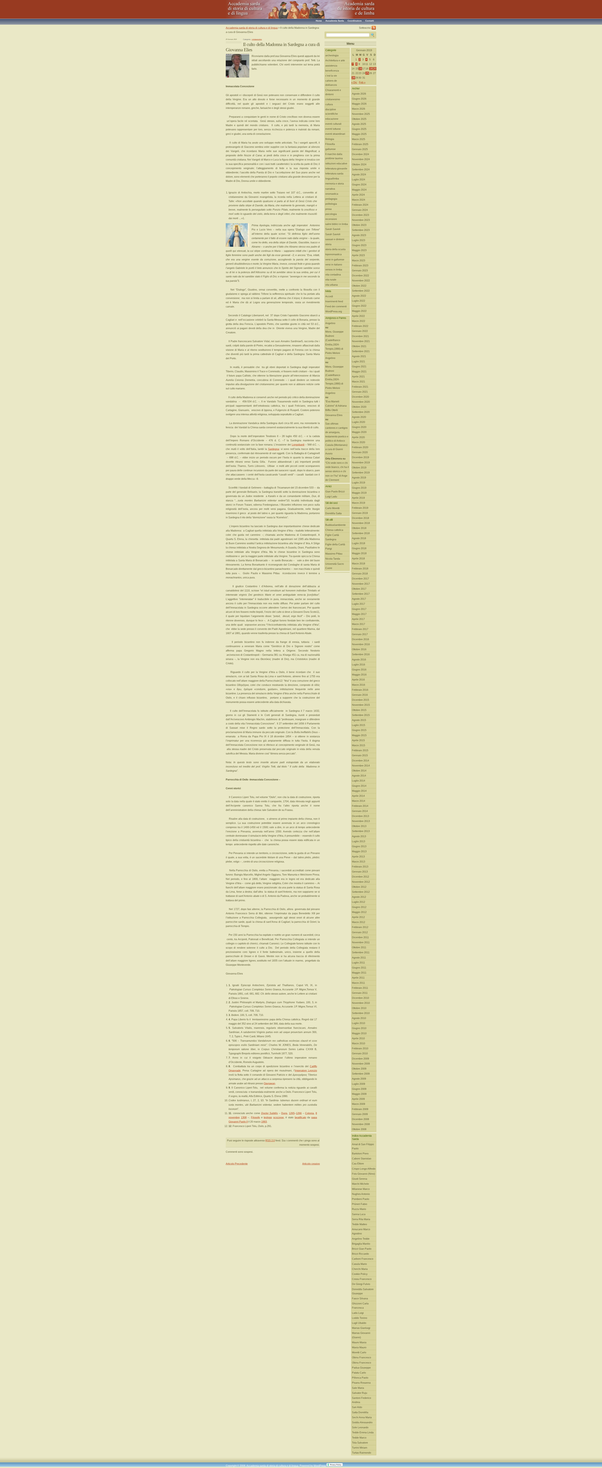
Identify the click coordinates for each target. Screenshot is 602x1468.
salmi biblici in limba (336, 224)
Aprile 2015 (358, 740)
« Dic (354, 82)
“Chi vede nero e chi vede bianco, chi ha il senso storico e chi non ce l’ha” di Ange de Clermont (337, 471)
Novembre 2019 (361, 462)
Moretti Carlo (359, 1352)
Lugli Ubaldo (359, 1323)
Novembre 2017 (361, 583)
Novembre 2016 (361, 644)
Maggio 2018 (359, 553)
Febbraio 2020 (360, 447)
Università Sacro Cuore (334, 566)
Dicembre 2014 (360, 760)
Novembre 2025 (361, 114)
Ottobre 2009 (359, 1068)
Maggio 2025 (359, 134)
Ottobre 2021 (359, 346)
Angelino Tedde (361, 1238)
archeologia (331, 55)
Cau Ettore (358, 1163)
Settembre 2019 (361, 472)
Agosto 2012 (359, 897)
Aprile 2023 (358, 255)
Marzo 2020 (358, 442)
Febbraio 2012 (360, 927)
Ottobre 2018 (359, 528)
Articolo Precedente (237, 1163)
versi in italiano (333, 264)
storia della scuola (335, 249)
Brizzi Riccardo (360, 1253)
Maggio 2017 (359, 614)
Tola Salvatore (360, 1442)
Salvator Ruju (359, 1393)
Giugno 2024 (359, 184)
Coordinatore (355, 20)
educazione (331, 118)
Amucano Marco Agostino (361, 1231)
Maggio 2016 (359, 674)
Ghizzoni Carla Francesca (360, 1305)
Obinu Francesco (361, 1357)
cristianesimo (257, 39)
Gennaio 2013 (360, 871)
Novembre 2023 (361, 220)
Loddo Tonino (359, 1318)
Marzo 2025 (358, 139)
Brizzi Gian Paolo (361, 1248)
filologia (329, 139)
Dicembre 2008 (360, 1119)
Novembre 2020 (361, 401)
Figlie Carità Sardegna (332, 537)
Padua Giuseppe (361, 1367)
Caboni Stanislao (361, 1158)
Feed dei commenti (336, 306)
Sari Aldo (357, 1407)
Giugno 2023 (359, 245)
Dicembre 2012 (360, 876)
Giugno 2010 (359, 1028)
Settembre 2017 (361, 594)
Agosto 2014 (359, 775)
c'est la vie (331, 75)
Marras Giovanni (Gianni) (361, 1335)
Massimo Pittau (333, 553)
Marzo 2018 (358, 563)
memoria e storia (334, 183)
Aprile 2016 (358, 679)
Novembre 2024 (361, 159)
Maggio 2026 (359, 103)
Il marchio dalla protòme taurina (334, 156)
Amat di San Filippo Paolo (363, 1146)
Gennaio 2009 (360, 1114)
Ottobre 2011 (359, 947)
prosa (328, 209)
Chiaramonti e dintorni (333, 92)
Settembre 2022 (361, 290)
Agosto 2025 (359, 124)
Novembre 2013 (361, 821)
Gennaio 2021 (360, 391)
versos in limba (333, 269)
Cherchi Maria (360, 1269)
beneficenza (332, 70)
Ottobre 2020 (359, 407)
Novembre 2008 (361, 1124)
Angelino (330, 323)
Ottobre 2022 (359, 285)
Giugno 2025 (359, 129)
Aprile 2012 (358, 917)
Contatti (369, 20)
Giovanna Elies (333, 415)
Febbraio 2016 (360, 690)
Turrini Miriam (359, 1447)
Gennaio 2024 (360, 210)
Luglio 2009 (358, 1084)
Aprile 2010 (358, 1038)
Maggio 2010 (359, 1033)
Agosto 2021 (359, 356)
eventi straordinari (335, 134)
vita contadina (333, 274)
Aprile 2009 (358, 1099)
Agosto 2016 (359, 659)
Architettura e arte (335, 60)
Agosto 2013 (359, 836)
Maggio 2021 (359, 371)
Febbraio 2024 (360, 204)
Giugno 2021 (359, 366)
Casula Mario (359, 1264)
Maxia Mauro (359, 1347)
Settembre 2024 (361, 169)
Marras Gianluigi (361, 1328)
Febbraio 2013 (360, 866)
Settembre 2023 (361, 230)
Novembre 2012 (361, 882)
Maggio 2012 (359, 912)
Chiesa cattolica (334, 530)
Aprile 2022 (358, 316)
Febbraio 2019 (360, 508)
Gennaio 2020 (360, 452)
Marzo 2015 (358, 745)
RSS (373, 28)
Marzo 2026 (358, 108)
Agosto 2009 (359, 1078)
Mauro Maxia (359, 1342)
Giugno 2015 (359, 730)
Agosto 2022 (359, 295)
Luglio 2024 (358, 179)
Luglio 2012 (358, 902)
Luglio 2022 (358, 300)
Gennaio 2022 (360, 331)
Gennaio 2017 (360, 634)
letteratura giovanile (336, 168)
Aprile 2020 (358, 437)
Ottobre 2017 (359, 588)
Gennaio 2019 (360, 513)
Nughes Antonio (361, 1194)
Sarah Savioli (332, 229)
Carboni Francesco (362, 1258)
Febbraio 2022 (360, 326)
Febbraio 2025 (360, 144)
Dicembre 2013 (360, 816)
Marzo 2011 (358, 983)
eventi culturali (333, 124)
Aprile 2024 (358, 194)
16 (360, 68)
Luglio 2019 (358, 482)
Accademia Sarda (334, 20)
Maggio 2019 (359, 492)
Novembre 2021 (361, 341)
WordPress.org (333, 311)
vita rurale (330, 279)
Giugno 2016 (359, 669)
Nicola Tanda (332, 558)
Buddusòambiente (335, 525)
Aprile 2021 (358, 376)
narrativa (330, 188)
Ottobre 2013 (359, 826)
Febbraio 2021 (360, 386)
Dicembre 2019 (360, 457)
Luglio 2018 (358, 543)
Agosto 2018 (359, 538)
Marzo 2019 (358, 503)
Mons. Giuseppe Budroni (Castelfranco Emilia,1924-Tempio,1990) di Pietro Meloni (334, 342)
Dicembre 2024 (360, 154)
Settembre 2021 (361, 351)
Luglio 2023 (358, 240)
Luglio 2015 (358, 725)
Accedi (329, 296)
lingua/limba (332, 178)
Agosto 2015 (359, 720)
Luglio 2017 (358, 604)
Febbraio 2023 (360, 265)
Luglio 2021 (358, 361)
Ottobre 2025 (359, 119)
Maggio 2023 (359, 250)
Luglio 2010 (358, 1023)
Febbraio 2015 (360, 750)
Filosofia (330, 144)
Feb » (362, 82)
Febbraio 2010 (360, 1048)
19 (371, 68)
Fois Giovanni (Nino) (363, 1173)
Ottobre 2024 (359, 164)
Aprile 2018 (358, 558)
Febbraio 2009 (360, 1109)
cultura (329, 104)
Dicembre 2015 (360, 700)
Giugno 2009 (359, 1089)
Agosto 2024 (359, 174)
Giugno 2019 (359, 487)
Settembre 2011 (361, 952)
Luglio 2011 (358, 962)
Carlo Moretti (332, 508)
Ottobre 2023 (359, 225)
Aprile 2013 (358, 856)
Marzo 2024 (358, 199)
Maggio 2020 (359, 432)
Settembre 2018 (361, 533)
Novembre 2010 (361, 1003)
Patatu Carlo (359, 1372)
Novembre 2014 (361, 765)
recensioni (331, 219)
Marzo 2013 (358, 861)
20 (374, 68)
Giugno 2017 (359, 609)
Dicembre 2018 (360, 518)
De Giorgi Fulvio (361, 1284)
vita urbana (331, 284)
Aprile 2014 (358, 796)
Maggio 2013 (359, 851)
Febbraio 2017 (360, 629)
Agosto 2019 (359, 477)
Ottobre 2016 (359, 649)
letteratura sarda (334, 173)
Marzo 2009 (358, 1104)
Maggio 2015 (359, 735)
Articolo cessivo (311, 1163)
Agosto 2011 (359, 957)
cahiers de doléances (331, 82)
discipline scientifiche (331, 111)
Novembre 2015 (361, 705)
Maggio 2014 (359, 791)
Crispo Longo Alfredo (363, 1168)
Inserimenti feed (334, 301)
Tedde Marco (359, 1437)
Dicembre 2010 (360, 998)
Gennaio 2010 (360, 1053)
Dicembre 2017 (360, 578)
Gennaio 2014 (360, 811)
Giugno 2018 (359, 548)
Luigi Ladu (331, 496)
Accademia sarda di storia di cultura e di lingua (254, 8)
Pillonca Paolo (360, 1377)
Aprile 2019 (358, 497)
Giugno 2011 (359, 967)
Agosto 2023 (359, 235)
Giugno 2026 (359, 98)
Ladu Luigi (358, 1313)
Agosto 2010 (359, 1018)
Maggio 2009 (359, 1094)
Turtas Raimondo (361, 1452)
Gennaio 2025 (360, 149)
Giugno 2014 (359, 786)
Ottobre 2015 (359, 710)
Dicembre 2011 (360, 937)
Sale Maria (358, 1388)
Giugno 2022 (359, 305)
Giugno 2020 (359, 427)
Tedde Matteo (359, 1224)
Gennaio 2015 (360, 755)
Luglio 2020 (358, 422)
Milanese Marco (361, 1189)
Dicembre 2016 (360, 639)
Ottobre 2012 (359, 887)
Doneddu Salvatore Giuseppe (363, 1291)
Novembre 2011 (361, 942)
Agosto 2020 (359, 417)
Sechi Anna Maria (362, 1417)
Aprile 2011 (358, 977)
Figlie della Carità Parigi (335, 546)
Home (319, 20)
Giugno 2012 (359, 907)
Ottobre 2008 (359, 1129)
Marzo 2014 (358, 801)
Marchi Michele (360, 1183)
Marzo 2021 (358, 381)
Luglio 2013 (358, 841)
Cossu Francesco (362, 1279)
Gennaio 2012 (360, 932)
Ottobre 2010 (359, 1008)
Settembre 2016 (361, 654)
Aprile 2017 (358, 619)
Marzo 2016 (358, 684)
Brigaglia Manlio (361, 1243)
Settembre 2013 (361, 831)
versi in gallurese (334, 259)
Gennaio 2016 (360, 695)
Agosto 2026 (359, 93)
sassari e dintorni (334, 239)
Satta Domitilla (360, 1412)
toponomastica (333, 254)
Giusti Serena (359, 1178)
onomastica (331, 193)
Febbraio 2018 (360, 568)
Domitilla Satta (333, 513)
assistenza (331, 65)
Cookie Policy (359, 1274)
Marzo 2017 (358, 624)
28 (353, 77)
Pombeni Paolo (360, 1199)
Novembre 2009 (361, 1063)
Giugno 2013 (359, 846)
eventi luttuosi (333, 129)
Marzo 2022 (358, 321)
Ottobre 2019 (359, 467)
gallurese (330, 149)
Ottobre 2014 (359, 770)
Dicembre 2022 (360, 275)
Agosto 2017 (359, 599)
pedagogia (331, 199)
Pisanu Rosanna (361, 1382)
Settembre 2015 (361, 715)
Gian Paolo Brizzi (335, 491)
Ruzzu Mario (359, 1209)
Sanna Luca (358, 1214)
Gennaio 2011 (360, 993)
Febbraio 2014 (360, 806)
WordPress (320, 1465)
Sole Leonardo (360, 1427)
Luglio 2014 (358, 780)
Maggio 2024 (359, 189)
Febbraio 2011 (360, 988)
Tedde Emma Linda (363, 1432)
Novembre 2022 (361, 280)
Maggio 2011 (359, 972)
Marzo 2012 (358, 922)
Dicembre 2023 (360, 215)
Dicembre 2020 (360, 396)
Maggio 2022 (359, 311)
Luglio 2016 (358, 664)
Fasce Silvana (360, 1298)
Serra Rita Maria (361, 1219)
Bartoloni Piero (360, 1153)
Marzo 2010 (358, 1043)
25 (367, 73)
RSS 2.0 (270, 1140)
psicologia (331, 214)
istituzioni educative (336, 163)
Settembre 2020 (361, 412)
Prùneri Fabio (359, 1204)
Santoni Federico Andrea (361, 1400)
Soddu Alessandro (362, 1422)
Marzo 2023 (358, 260)
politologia (331, 204)
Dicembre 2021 (360, 336)
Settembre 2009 (361, 1073)
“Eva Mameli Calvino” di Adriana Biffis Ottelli (336, 405)
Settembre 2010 (361, 1013)
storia (328, 244)
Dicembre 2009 (360, 1058)
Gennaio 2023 (360, 270)
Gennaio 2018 (360, 573)
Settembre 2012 (361, 892)
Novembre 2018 (361, 523)
